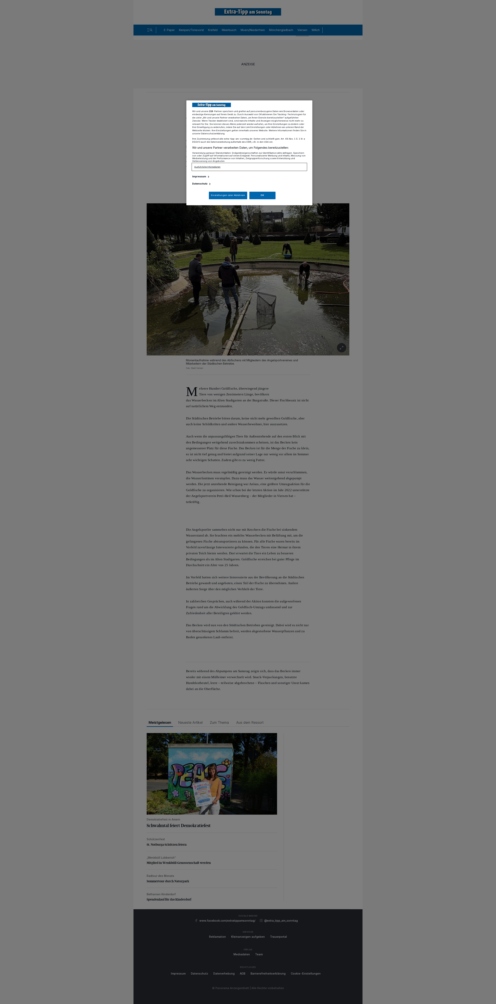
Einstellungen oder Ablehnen (228, 195)
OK (262, 195)
